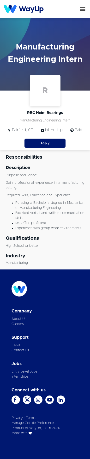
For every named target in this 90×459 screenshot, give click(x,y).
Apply (45, 143)
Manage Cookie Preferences (33, 423)
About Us (19, 319)
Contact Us (20, 350)
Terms (31, 418)
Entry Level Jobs (24, 371)
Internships (20, 376)
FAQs (16, 345)
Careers (18, 324)
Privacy (17, 418)
